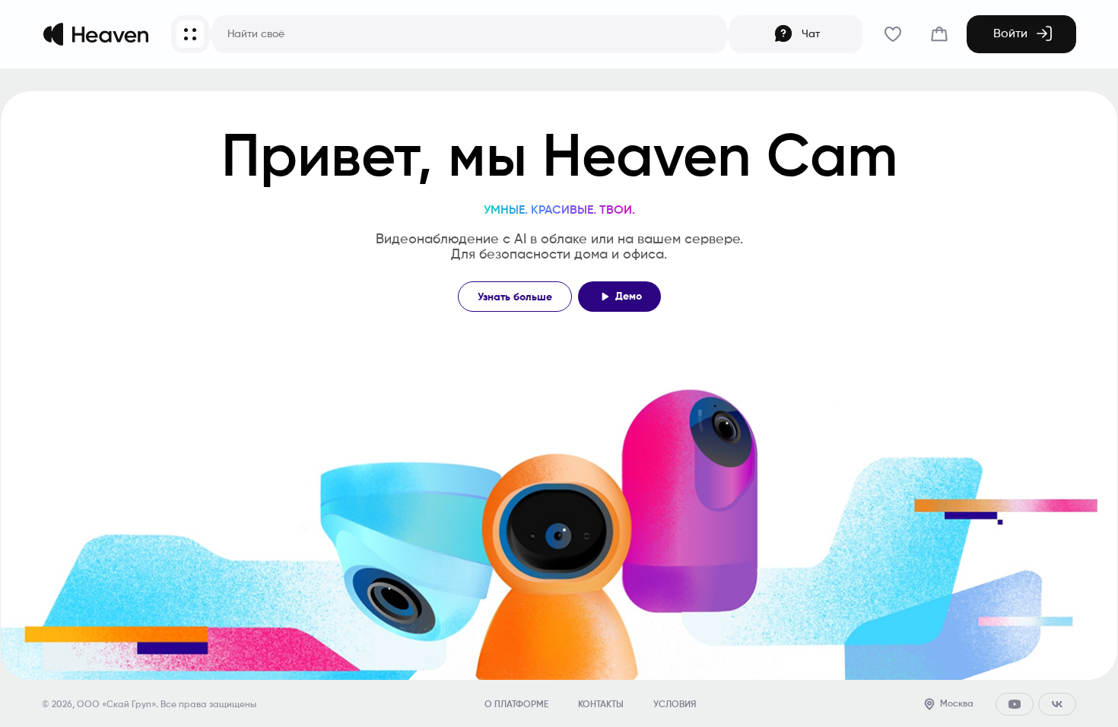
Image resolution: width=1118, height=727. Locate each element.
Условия (674, 705)
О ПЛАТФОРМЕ (516, 705)
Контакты (601, 705)
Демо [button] (628, 296)
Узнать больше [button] (515, 297)
